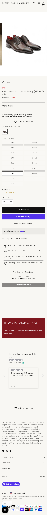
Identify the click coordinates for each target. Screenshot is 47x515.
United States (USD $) (19, 493)
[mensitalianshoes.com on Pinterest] (10, 451)
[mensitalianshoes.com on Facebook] (3, 451)
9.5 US (34, 163)
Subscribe (41, 476)
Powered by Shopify (8, 500)
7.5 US (34, 153)
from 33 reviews (15, 363)
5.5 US (34, 142)
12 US (12, 179)
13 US (34, 179)
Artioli (4, 94)
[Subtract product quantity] (4, 201)
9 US (12, 163)
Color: (11, 127)
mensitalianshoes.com (21, 496)
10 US (12, 168)
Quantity (5, 197)
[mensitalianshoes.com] (16, 3)
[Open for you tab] (5, 510)
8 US (12, 158)
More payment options (23, 224)
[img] (24, 360)
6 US (12, 148)
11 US (12, 173)
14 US (12, 184)
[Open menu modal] (39, 3)
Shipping (5, 239)
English (4, 493)
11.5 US (34, 173)
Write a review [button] (23, 284)
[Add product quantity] (11, 201)
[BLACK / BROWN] (5, 131)
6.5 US (34, 148)
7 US (12, 153)
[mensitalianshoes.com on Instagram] (7, 451)
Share (7, 82)
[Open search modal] (34, 3)
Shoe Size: (8, 138)
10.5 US (34, 168)
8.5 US (34, 158)
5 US (12, 142)
